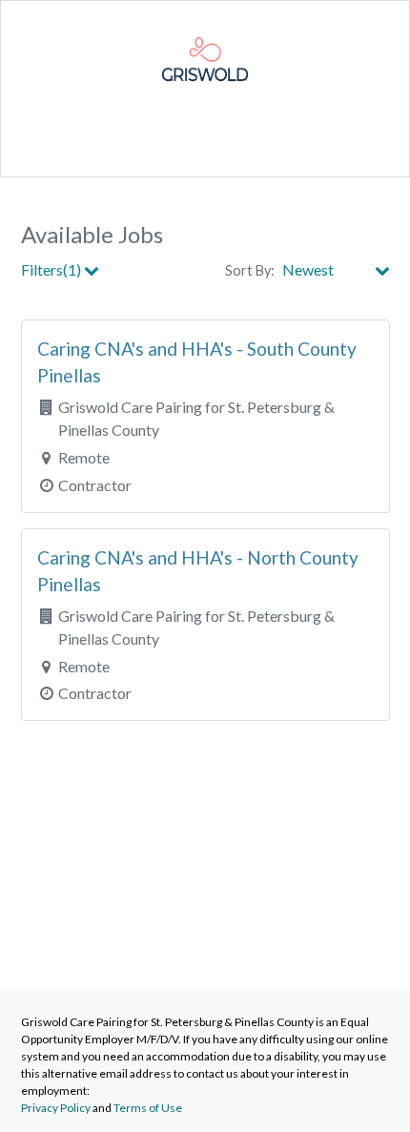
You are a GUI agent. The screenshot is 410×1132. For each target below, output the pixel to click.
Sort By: (250, 270)
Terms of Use (147, 1108)
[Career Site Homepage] (205, 96)
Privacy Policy (56, 1108)
